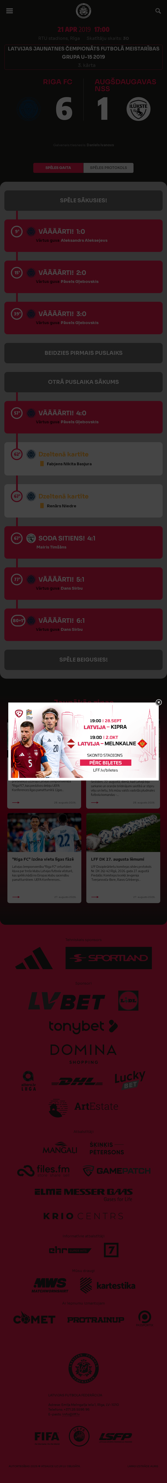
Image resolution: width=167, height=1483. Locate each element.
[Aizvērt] (159, 702)
